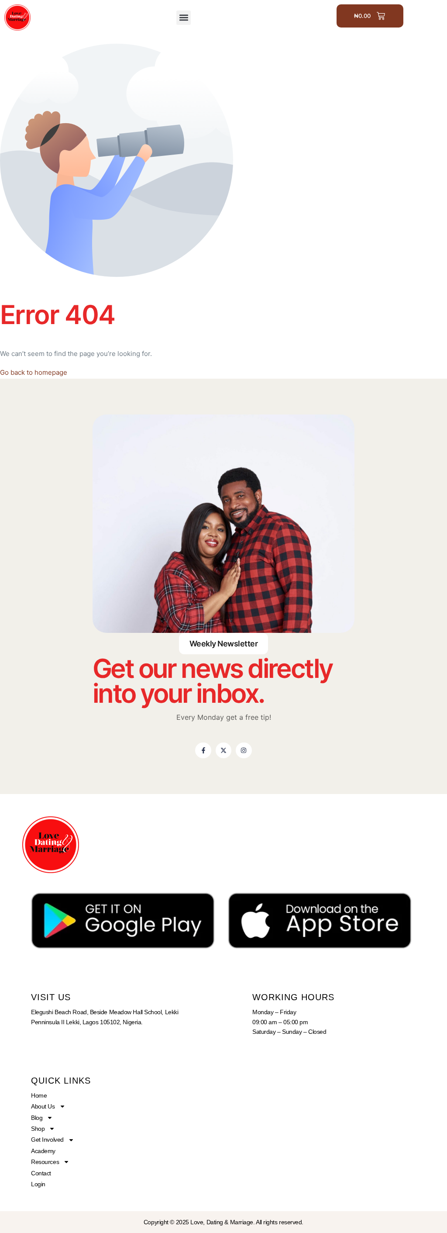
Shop (38, 1128)
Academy (43, 1150)
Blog (36, 1117)
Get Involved (47, 1139)
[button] (183, 17)
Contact (41, 1173)
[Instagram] (243, 750)
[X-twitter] (223, 750)
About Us (43, 1106)
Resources (45, 1161)
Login (38, 1184)
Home (39, 1095)
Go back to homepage (33, 372)
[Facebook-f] (203, 750)
